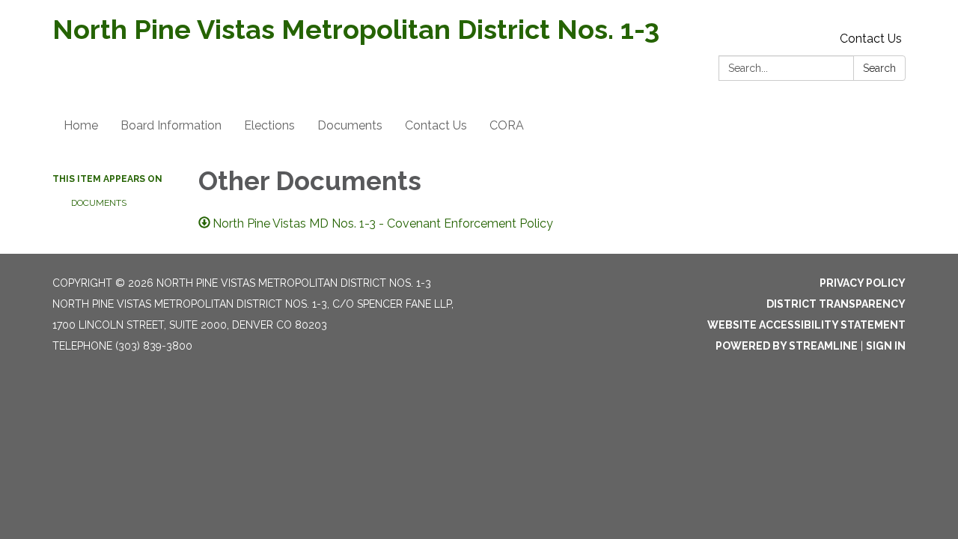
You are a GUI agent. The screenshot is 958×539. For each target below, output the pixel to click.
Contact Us (871, 38)
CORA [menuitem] (506, 125)
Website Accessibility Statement (806, 325)
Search (879, 68)
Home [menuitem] (81, 125)
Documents (98, 203)
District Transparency (836, 304)
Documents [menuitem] (349, 125)
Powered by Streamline (787, 346)
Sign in (886, 346)
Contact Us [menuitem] (436, 125)
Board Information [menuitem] (171, 125)
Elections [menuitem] (269, 125)
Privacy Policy (863, 283)
